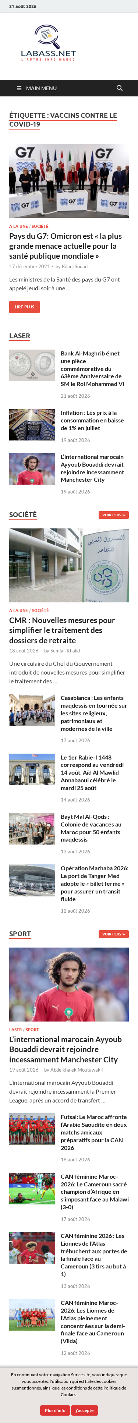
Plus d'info (55, 1410)
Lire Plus (21, 305)
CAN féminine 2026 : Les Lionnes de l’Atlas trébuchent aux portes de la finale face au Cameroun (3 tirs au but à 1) (94, 1254)
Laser (15, 1029)
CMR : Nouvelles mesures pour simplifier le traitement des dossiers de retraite (62, 630)
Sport (32, 1029)
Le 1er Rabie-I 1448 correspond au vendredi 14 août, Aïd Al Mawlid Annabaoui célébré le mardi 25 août (92, 772)
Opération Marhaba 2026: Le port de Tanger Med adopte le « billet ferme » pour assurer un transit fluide (94, 883)
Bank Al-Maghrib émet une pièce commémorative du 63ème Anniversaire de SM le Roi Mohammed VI (92, 368)
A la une (18, 226)
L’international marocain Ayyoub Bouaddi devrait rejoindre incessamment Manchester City (92, 468)
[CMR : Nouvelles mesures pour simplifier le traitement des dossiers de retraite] (69, 532)
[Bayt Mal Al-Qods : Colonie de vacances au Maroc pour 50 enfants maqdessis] (32, 817)
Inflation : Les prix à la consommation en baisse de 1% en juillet (92, 420)
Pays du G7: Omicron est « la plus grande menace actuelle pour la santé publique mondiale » (65, 246)
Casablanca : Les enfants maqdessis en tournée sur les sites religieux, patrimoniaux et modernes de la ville (94, 713)
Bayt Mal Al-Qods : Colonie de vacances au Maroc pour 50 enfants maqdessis (91, 828)
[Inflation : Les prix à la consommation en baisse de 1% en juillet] (32, 413)
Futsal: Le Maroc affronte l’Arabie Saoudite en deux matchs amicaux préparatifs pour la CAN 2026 (94, 1132)
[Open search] (119, 88)
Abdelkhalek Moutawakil (76, 1070)
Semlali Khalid (65, 651)
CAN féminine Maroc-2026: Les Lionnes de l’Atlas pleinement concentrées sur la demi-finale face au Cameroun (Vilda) (93, 1321)
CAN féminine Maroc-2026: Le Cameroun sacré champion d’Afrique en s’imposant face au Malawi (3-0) (95, 1191)
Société (40, 226)
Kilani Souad (75, 266)
